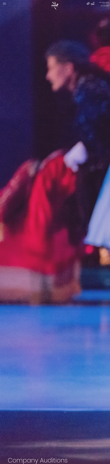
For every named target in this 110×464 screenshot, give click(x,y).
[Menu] (4, 3)
